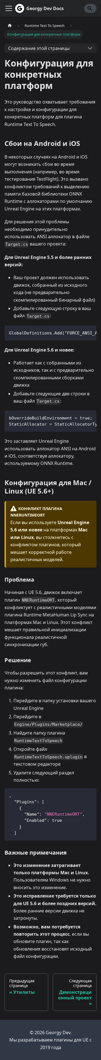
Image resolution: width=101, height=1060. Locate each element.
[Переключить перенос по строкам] (79, 332)
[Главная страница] (9, 25)
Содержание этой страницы (39, 48)
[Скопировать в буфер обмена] (89, 332)
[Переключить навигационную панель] (8, 8)
